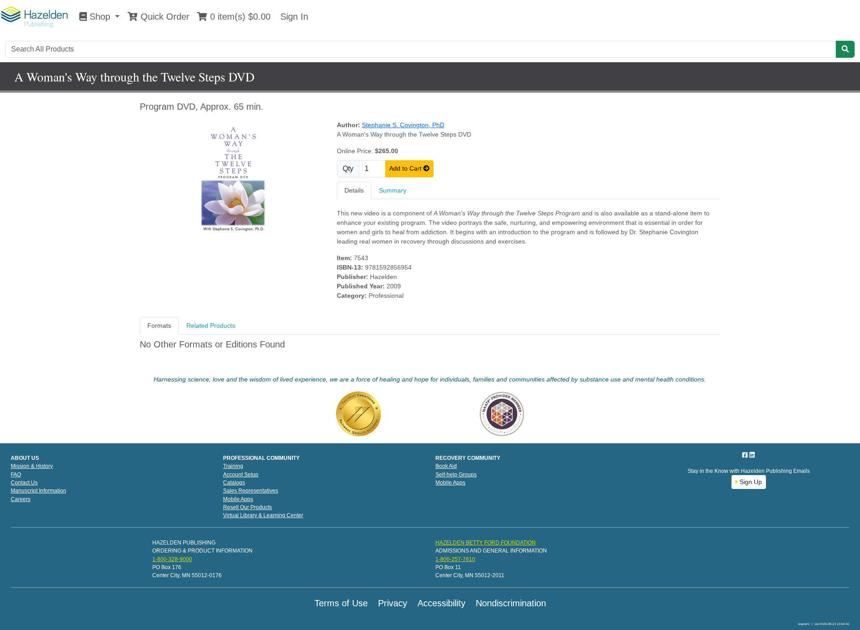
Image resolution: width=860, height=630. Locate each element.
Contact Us (24, 483)
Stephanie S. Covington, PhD (403, 125)
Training (233, 466)
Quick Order (163, 16)
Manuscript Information (38, 491)
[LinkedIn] (752, 455)
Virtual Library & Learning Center (263, 515)
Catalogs (234, 483)
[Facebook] (745, 455)
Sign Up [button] (750, 481)
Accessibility (441, 603)
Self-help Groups (456, 474)
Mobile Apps (238, 499)
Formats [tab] (159, 325)
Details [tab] (354, 190)
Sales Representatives (250, 491)
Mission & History (32, 466)
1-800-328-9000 (172, 559)
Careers (20, 499)
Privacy (392, 603)
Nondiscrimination (511, 603)
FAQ (16, 474)
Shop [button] (100, 16)
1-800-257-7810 (455, 559)
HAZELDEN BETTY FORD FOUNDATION (485, 543)
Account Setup (240, 474)
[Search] (845, 49)
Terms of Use (341, 603)
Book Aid (446, 466)
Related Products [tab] (210, 325)
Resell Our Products (247, 507)
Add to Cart (406, 168)
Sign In (293, 16)
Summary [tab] (392, 190)
